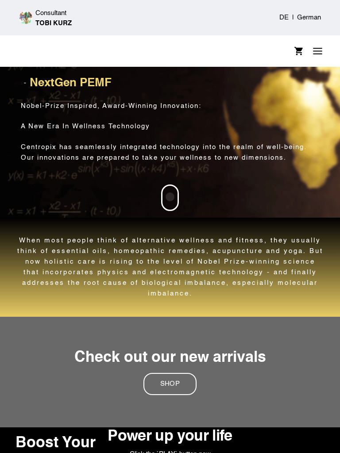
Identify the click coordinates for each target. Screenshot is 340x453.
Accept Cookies (296, 276)
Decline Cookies (45, 276)
